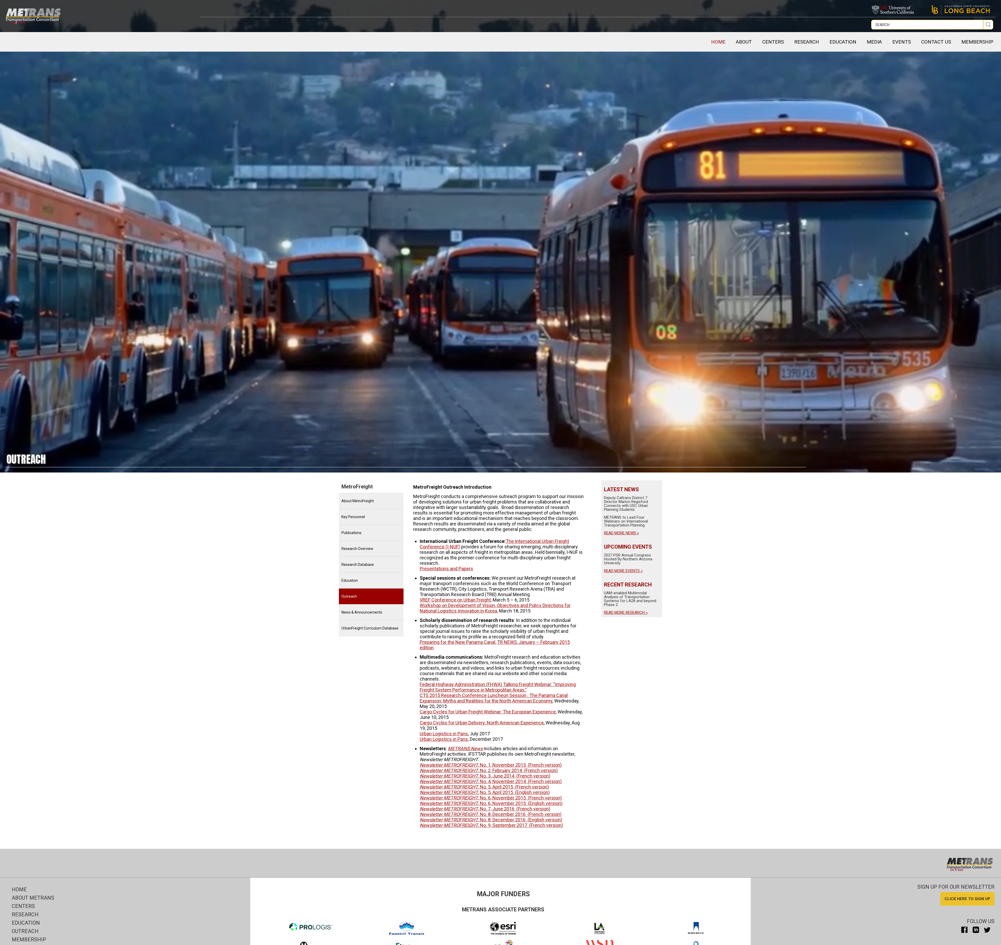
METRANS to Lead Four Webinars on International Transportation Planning (626, 521)
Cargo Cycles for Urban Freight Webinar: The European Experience (488, 711)
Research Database (357, 564)
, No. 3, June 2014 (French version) (485, 776)
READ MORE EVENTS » (623, 570)
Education (349, 580)
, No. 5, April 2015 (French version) (484, 787)
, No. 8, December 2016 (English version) (491, 819)
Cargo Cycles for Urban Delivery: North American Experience (482, 722)
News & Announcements (361, 612)
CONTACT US (936, 42)
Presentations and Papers (446, 568)
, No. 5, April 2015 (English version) (485, 792)
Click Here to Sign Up (967, 898)
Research (25, 914)
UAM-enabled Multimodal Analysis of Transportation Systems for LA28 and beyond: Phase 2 (630, 599)
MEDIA (874, 42)
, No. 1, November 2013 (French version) (491, 765)
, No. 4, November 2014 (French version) (491, 781)
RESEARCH (806, 42)
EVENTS (901, 42)
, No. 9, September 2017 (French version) (491, 825)
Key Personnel (353, 517)
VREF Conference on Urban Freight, (456, 600)
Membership (29, 939)
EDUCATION (842, 42)
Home (718, 42)
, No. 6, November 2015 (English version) (491, 803)
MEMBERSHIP (977, 42)
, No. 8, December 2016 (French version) (490, 814)
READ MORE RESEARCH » (626, 612)
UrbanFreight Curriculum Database (369, 628)
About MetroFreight (357, 501)
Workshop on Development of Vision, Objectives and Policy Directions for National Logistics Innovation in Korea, (495, 608)
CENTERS (773, 42)
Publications (351, 533)
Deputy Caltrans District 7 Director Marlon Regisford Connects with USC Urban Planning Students (626, 503)
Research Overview (357, 549)
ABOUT (744, 42)
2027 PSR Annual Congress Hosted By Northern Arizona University (628, 559)
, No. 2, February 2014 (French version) (489, 770)
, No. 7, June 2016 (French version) (485, 808)
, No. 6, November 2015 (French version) (491, 798)
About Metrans (33, 898)
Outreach (349, 596)
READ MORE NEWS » (621, 533)
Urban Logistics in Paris (444, 733)
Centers (23, 906)
